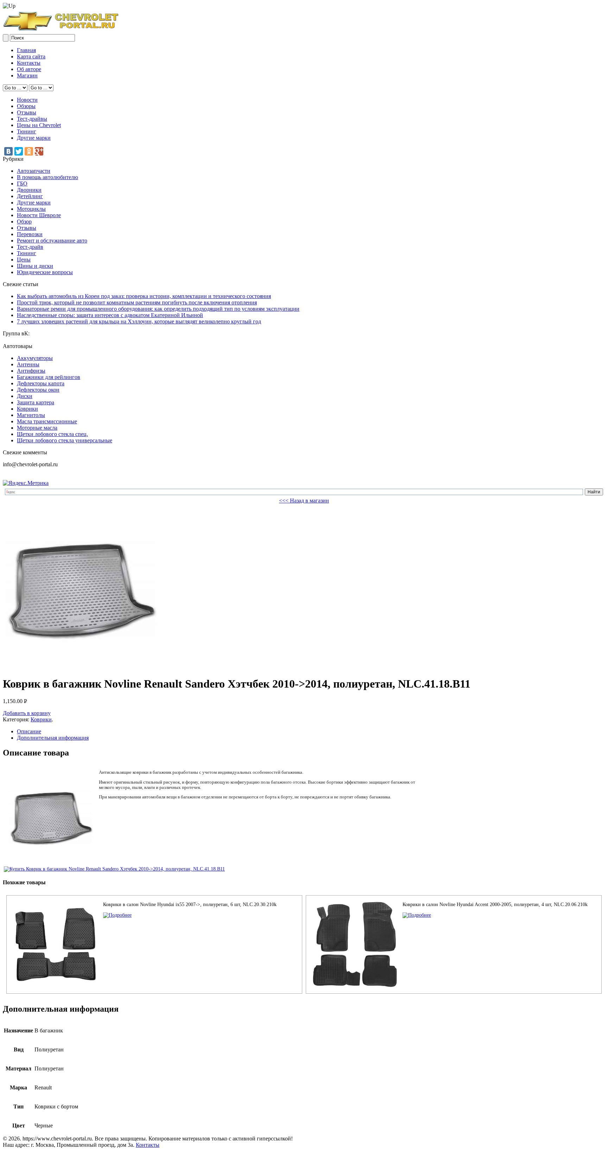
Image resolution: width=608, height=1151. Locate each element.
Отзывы (26, 112)
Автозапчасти (33, 171)
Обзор (24, 221)
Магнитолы (31, 415)
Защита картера (35, 402)
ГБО (22, 183)
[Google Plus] (39, 151)
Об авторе (29, 69)
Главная (26, 50)
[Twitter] (18, 151)
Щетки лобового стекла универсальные (64, 440)
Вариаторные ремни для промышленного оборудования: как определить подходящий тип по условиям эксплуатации (158, 309)
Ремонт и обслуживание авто (52, 241)
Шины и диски (35, 266)
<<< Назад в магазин (304, 501)
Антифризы (31, 371)
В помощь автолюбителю (47, 177)
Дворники (29, 190)
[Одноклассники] (29, 151)
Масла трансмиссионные (47, 421)
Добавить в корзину (27, 713)
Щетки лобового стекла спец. (52, 434)
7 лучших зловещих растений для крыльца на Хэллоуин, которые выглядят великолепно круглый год (139, 321)
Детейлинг (30, 196)
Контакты (28, 63)
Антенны (28, 364)
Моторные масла (37, 428)
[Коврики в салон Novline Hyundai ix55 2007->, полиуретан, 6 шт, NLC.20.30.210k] (117, 915)
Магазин (27, 75)
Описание (29, 731)
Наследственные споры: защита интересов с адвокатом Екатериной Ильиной (110, 315)
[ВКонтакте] (8, 151)
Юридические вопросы (45, 272)
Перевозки (30, 234)
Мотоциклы (31, 209)
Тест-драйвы (32, 119)
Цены (24, 260)
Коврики (27, 409)
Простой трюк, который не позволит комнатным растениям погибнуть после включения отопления (137, 302)
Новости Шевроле (39, 215)
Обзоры (26, 106)
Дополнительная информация (53, 738)
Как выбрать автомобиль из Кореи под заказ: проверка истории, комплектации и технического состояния (144, 296)
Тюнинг (26, 131)
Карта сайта (31, 56)
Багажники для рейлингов (48, 377)
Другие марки (34, 138)
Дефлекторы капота (40, 383)
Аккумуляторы (35, 358)
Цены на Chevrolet (39, 125)
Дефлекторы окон (38, 390)
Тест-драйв (30, 247)
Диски (24, 396)
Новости (27, 100)
